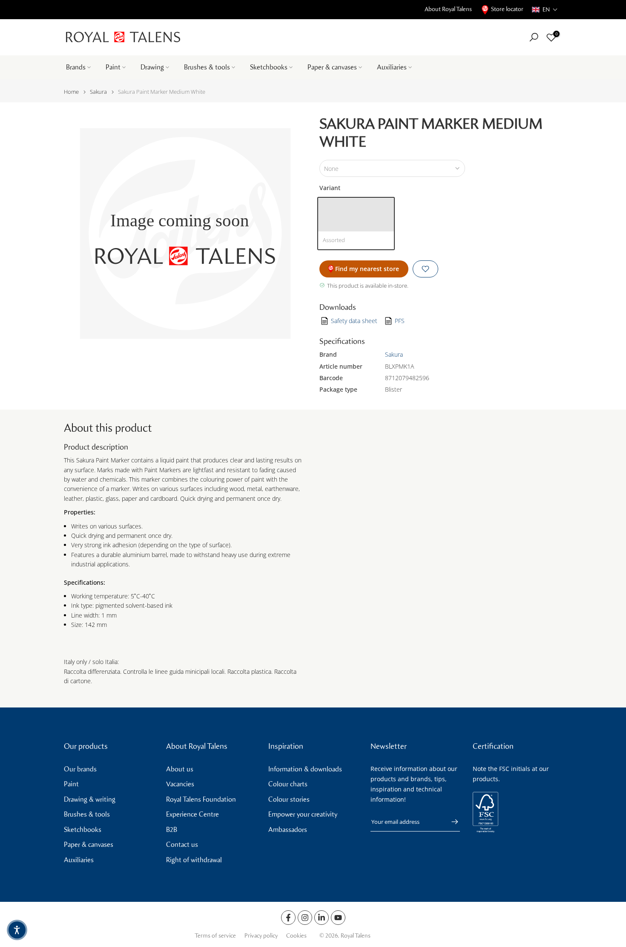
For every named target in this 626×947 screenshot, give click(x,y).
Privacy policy (261, 935)
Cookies (296, 935)
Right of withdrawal (194, 860)
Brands (76, 67)
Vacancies (180, 784)
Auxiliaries (392, 67)
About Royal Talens (448, 9)
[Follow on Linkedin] (321, 917)
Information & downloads (305, 769)
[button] (545, 10)
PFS (400, 321)
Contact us (182, 844)
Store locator (507, 9)
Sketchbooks (268, 67)
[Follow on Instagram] (305, 917)
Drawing (152, 67)
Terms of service (215, 935)
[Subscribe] (450, 821)
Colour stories (289, 799)
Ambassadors (287, 830)
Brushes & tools (207, 67)
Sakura (98, 92)
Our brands (80, 769)
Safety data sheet (354, 321)
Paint (113, 67)
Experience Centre (192, 814)
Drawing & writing (89, 799)
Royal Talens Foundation (201, 799)
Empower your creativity (302, 814)
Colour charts (287, 784)
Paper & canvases (332, 67)
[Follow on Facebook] (288, 917)
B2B (171, 830)
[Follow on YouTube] (338, 917)
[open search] (533, 37)
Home (71, 92)
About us (179, 769)
